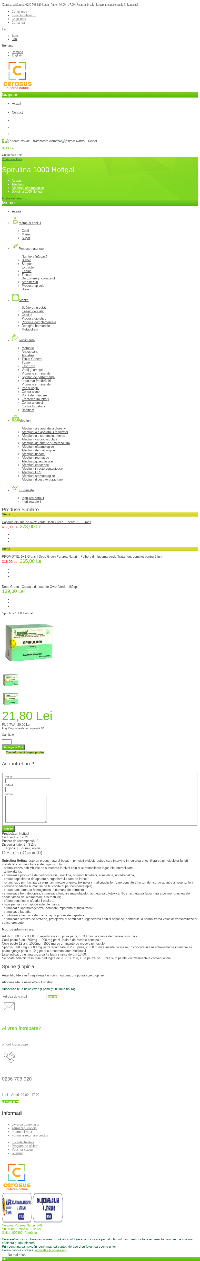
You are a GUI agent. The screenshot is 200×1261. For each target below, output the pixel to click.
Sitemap (17, 1153)
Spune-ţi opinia (30, 848)
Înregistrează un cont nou (46, 975)
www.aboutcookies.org (51, 1250)
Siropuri (27, 264)
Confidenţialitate (23, 1142)
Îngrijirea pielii (31, 501)
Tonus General (32, 359)
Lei (4, 29)
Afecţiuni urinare (33, 454)
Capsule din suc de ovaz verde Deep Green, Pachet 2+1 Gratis (46, 522)
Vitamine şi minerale (36, 373)
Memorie (28, 348)
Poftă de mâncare (34, 395)
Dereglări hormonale (36, 326)
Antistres (28, 355)
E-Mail (9, 785)
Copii (25, 231)
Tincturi (27, 275)
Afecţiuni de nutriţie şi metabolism (46, 443)
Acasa (16, 180)
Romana (7, 45)
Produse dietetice (34, 318)
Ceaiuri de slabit (33, 311)
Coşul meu (19, 19)
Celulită (27, 315)
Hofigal (24, 833)
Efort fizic (28, 366)
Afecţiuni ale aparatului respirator (45, 432)
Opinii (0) (32, 852)
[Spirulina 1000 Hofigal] (30, 669)
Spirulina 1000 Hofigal (27, 191)
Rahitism (28, 410)
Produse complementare (39, 322)
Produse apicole (33, 285)
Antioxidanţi (30, 351)
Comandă (18, 22)
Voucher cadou (22, 1149)
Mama (26, 234)
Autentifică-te (11, 975)
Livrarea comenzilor (25, 1124)
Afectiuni (18, 184)
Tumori (26, 362)
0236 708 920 (33, 4)
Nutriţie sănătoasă (34, 256)
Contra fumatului (33, 406)
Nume (8, 776)
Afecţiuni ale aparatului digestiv (44, 428)
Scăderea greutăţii (34, 307)
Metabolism (30, 329)
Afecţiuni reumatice (35, 457)
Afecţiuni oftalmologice (28, 188)
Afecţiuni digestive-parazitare (42, 479)
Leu (14, 39)
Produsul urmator (12, 198)
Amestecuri (30, 282)
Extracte (28, 267)
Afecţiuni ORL (31, 472)
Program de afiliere (25, 1146)
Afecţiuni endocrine (35, 465)
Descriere (12, 852)
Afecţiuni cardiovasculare (39, 439)
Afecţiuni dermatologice (38, 450)
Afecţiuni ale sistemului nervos (43, 436)
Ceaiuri (26, 271)
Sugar (26, 238)
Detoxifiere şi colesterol (38, 278)
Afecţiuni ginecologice (37, 461)
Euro (15, 35)
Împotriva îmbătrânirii (36, 381)
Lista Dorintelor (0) (24, 15)
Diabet (26, 260)
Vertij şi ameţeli (32, 370)
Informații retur (22, 1132)
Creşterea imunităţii (35, 399)
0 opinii (10, 848)
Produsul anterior (12, 159)
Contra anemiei (32, 402)
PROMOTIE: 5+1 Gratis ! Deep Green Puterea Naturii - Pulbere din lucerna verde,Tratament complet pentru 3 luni (82, 556)
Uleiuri (26, 289)
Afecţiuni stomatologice (38, 476)
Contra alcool (31, 392)
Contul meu (19, 11)
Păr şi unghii (30, 388)
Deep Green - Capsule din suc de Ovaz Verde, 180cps (40, 587)
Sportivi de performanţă (38, 377)
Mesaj (8, 794)
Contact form (10, 1101)
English (17, 55)
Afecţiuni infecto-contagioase (42, 468)
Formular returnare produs (30, 1135)
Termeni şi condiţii (24, 1128)
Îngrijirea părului (33, 498)
